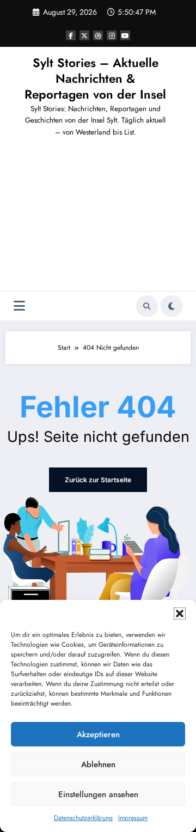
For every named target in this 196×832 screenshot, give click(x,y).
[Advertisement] (98, 218)
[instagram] (112, 35)
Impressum (133, 818)
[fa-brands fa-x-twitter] (84, 35)
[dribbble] (98, 35)
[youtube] (125, 35)
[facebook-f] (71, 35)
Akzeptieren (98, 734)
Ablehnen (98, 764)
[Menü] (19, 306)
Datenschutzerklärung (83, 818)
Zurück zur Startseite (98, 480)
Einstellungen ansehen (98, 794)
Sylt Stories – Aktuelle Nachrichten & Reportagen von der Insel (95, 79)
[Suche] (147, 306)
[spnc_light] (171, 306)
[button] (179, 613)
